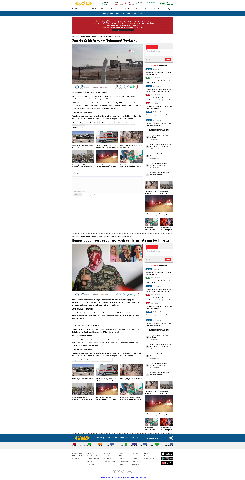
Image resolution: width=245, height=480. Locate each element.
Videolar (138, 9)
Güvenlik (88, 123)
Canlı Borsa (106, 453)
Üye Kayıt (147, 456)
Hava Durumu (109, 444)
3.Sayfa (104, 13)
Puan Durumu (122, 444)
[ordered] (95, 195)
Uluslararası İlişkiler (78, 127)
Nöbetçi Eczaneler (93, 458)
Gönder (77, 195)
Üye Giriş (146, 453)
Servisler (86, 9)
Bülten (117, 13)
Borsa (74, 444)
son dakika (119, 123)
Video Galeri (135, 456)
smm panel (90, 464)
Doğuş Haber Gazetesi (78, 36)
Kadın (119, 9)
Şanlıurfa (110, 123)
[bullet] (97, 195)
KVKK (127, 477)
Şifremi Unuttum (149, 458)
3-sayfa (75, 123)
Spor (112, 9)
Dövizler (121, 456)
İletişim (108, 477)
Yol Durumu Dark (77, 456)
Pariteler (143, 444)
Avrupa (111, 13)
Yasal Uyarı (143, 477)
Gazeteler (157, 9)
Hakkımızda (102, 477)
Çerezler (122, 477)
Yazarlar (147, 9)
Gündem (95, 9)
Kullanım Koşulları (134, 477)
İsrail (80, 360)
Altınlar (121, 453)
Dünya (81, 123)
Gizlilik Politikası (115, 477)
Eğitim (128, 13)
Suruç (132, 123)
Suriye (126, 123)
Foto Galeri (128, 9)
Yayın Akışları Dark (93, 456)
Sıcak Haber (136, 464)
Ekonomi (104, 9)
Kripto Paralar (168, 444)
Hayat (134, 13)
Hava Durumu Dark (77, 453)
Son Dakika (75, 9)
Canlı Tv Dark (91, 453)
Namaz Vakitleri (85, 444)
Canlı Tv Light (76, 458)
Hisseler (134, 444)
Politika (141, 13)
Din (123, 13)
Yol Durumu (155, 444)
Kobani (96, 123)
